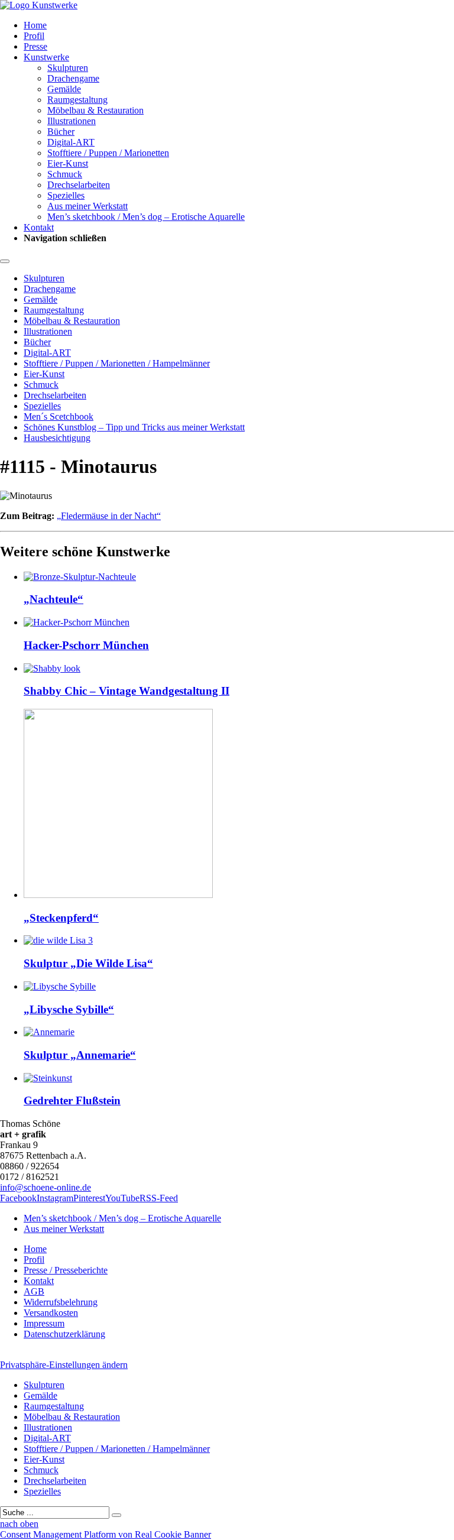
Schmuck (64, 174)
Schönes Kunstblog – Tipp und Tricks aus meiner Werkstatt (134, 427)
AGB (34, 1291)
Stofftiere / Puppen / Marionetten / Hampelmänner (117, 363)
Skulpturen (67, 68)
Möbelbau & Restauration (95, 110)
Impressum (44, 1323)
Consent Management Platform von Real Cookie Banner (105, 1534)
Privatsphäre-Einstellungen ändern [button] (64, 1365)
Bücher (60, 132)
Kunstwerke (46, 57)
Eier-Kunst (67, 163)
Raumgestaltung (77, 100)
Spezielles (66, 195)
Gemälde (64, 89)
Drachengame (73, 78)
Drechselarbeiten (78, 185)
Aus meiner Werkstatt (87, 206)
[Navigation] (4, 261)
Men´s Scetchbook (58, 416)
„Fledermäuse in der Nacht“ (109, 516)
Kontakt (39, 227)
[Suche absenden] (116, 1515)
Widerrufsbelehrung (61, 1302)
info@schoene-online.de (45, 1187)
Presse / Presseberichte (66, 1270)
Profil (34, 36)
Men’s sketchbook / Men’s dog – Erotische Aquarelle (146, 217)
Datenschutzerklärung (64, 1334)
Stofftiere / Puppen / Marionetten (108, 153)
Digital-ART (71, 142)
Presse (35, 46)
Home (35, 25)
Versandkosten (51, 1313)
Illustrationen (71, 121)
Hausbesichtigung (57, 438)
